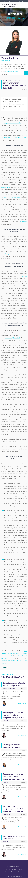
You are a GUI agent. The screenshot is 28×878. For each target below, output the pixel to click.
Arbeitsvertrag (6, 187)
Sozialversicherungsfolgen (12, 197)
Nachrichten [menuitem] (7, 869)
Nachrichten (19, 17)
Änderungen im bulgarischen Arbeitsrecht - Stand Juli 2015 (13, 19)
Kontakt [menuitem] (7, 871)
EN (25, 1)
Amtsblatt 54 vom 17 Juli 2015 (15, 138)
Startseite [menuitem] (9, 864)
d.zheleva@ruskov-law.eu (12, 71)
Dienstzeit (23, 221)
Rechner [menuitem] (20, 869)
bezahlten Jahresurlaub (12, 338)
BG (22, 1)
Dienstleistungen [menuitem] (11, 866)
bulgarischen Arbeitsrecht (12, 123)
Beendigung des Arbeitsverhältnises (14, 254)
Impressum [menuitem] (14, 871)
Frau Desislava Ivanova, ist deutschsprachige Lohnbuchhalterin (14, 653)
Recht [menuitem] (17, 866)
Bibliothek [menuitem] (14, 869)
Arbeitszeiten (22, 276)
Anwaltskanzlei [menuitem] (17, 864)
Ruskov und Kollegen (10, 17)
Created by (14, 875)
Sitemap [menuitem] (20, 871)
